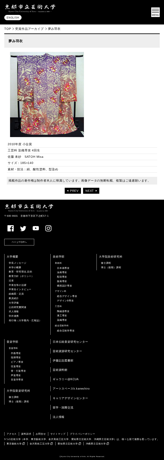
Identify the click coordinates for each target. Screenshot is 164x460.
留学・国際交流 (63, 407)
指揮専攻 (16, 357)
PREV (74, 190)
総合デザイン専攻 (67, 296)
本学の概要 (15, 267)
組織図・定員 (16, 293)
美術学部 (58, 256)
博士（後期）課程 (111, 267)
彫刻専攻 (62, 276)
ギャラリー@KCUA (66, 379)
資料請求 (26, 434)
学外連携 (14, 316)
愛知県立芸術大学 (68, 443)
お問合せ (41, 434)
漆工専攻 (62, 315)
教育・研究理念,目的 (20, 271)
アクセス (12, 434)
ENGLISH (13, 17)
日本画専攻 (63, 268)
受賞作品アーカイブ (29, 28)
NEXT (89, 190)
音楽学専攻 (17, 379)
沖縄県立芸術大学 (96, 443)
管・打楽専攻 (18, 371)
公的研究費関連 (17, 307)
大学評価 (14, 302)
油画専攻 (62, 272)
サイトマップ (58, 434)
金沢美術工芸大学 (40, 443)
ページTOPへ (19, 242)
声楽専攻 (16, 375)
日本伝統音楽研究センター (70, 341)
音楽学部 (12, 341)
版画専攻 (62, 281)
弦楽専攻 (16, 366)
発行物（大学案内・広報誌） (25, 320)
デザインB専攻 (65, 300)
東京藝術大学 (14, 443)
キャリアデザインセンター (70, 398)
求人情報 (14, 311)
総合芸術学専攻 (66, 330)
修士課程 (106, 263)
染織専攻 (62, 320)
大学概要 (12, 256)
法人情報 (58, 416)
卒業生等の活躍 (17, 285)
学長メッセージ (17, 263)
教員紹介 (14, 298)
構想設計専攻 (64, 285)
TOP (7, 28)
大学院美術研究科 (110, 256)
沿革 (11, 280)
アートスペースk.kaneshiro (71, 388)
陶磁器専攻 (63, 311)
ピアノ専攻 (17, 362)
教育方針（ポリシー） (21, 276)
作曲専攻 (16, 353)
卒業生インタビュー (20, 289)
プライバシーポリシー (82, 434)
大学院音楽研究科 (18, 390)
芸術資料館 (60, 369)
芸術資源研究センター (67, 351)
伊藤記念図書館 (63, 360)
